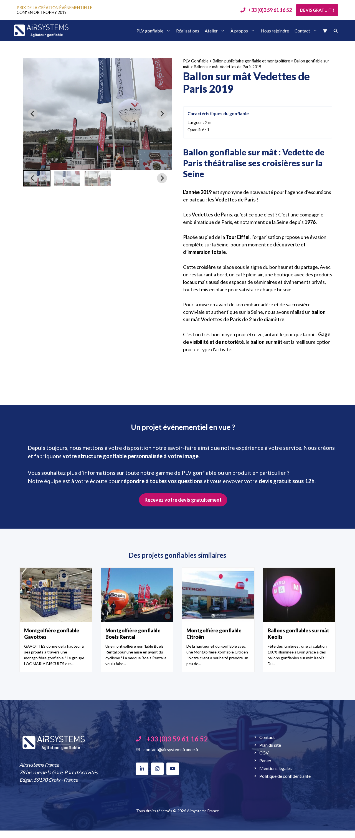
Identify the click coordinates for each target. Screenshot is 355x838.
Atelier (211, 30)
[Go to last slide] (33, 114)
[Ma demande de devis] (325, 31)
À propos (239, 30)
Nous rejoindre (275, 30)
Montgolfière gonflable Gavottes (51, 633)
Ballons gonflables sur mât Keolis (298, 633)
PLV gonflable (149, 30)
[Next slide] (162, 114)
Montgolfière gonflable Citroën (214, 633)
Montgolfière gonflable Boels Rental (133, 633)
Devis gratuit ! (317, 9)
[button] (67, 178)
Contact (302, 30)
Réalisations (187, 30)
